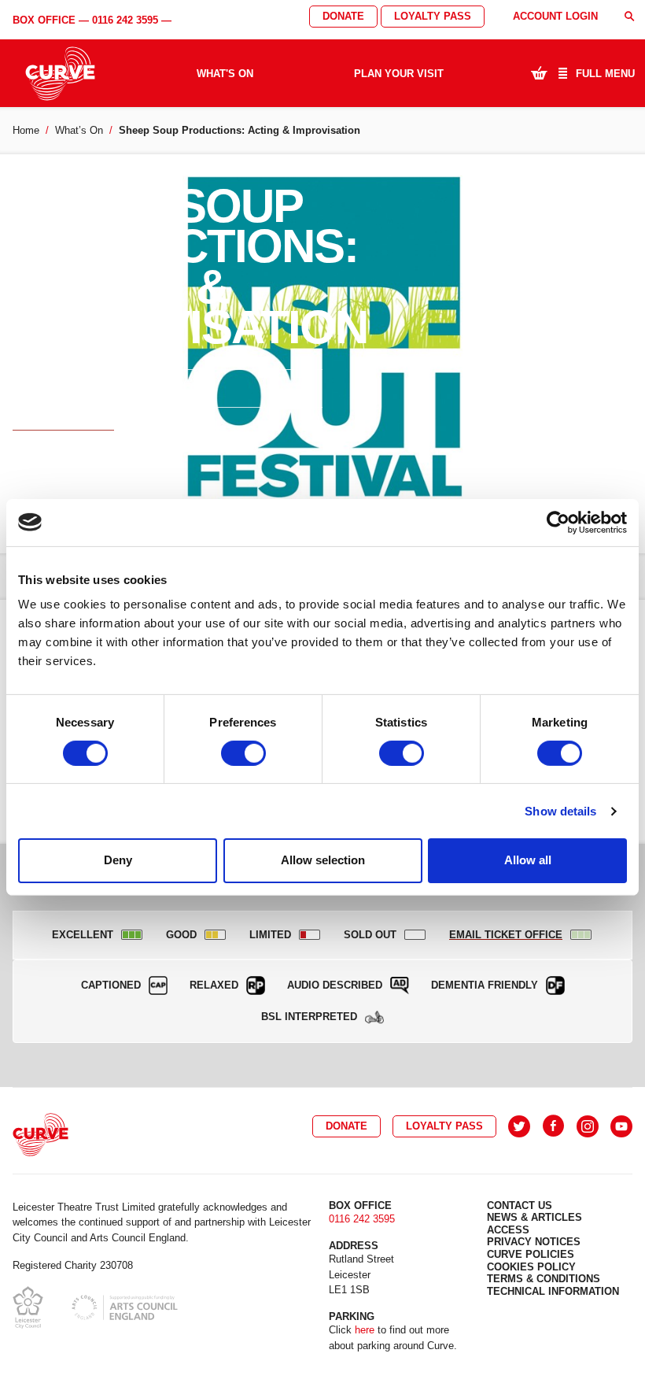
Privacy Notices (533, 1242)
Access (508, 1230)
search (629, 16)
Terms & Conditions (543, 1279)
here (364, 1330)
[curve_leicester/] (588, 1126)
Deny (118, 860)
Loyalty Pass (432, 16)
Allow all (527, 860)
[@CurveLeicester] (519, 1126)
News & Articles (534, 1217)
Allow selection (323, 860)
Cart (539, 72)
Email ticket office (63, 425)
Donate (343, 16)
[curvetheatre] (621, 1126)
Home (26, 130)
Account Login (555, 16)
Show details (560, 811)
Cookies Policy (531, 1267)
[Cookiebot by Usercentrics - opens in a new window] (558, 522)
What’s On (79, 130)
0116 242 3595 (125, 20)
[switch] (243, 753)
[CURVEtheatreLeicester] (553, 1126)
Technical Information (553, 1291)
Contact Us (519, 1205)
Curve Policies (530, 1254)
